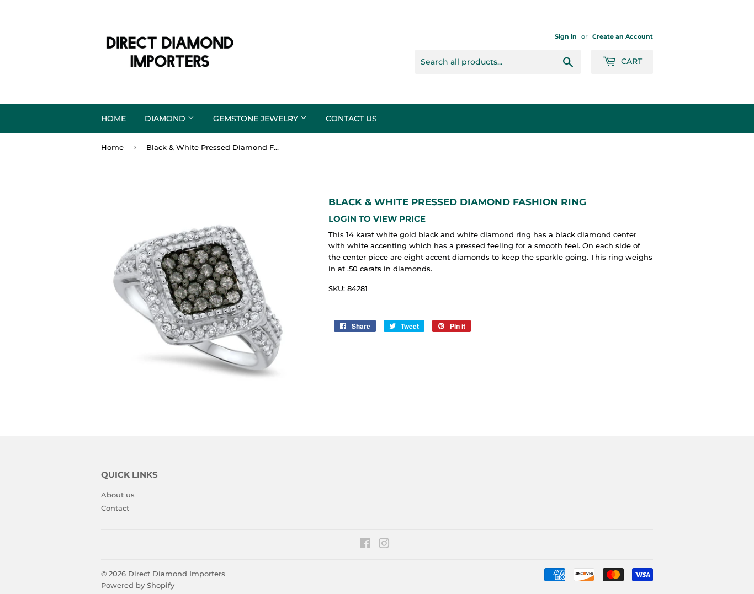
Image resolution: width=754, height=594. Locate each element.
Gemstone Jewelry (256, 119)
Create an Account (622, 36)
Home (113, 119)
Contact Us (351, 119)
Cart (630, 61)
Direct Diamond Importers (176, 573)
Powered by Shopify (137, 585)
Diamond (166, 119)
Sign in (566, 36)
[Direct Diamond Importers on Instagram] (384, 545)
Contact (115, 508)
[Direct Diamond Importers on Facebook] (365, 545)
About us (118, 494)
